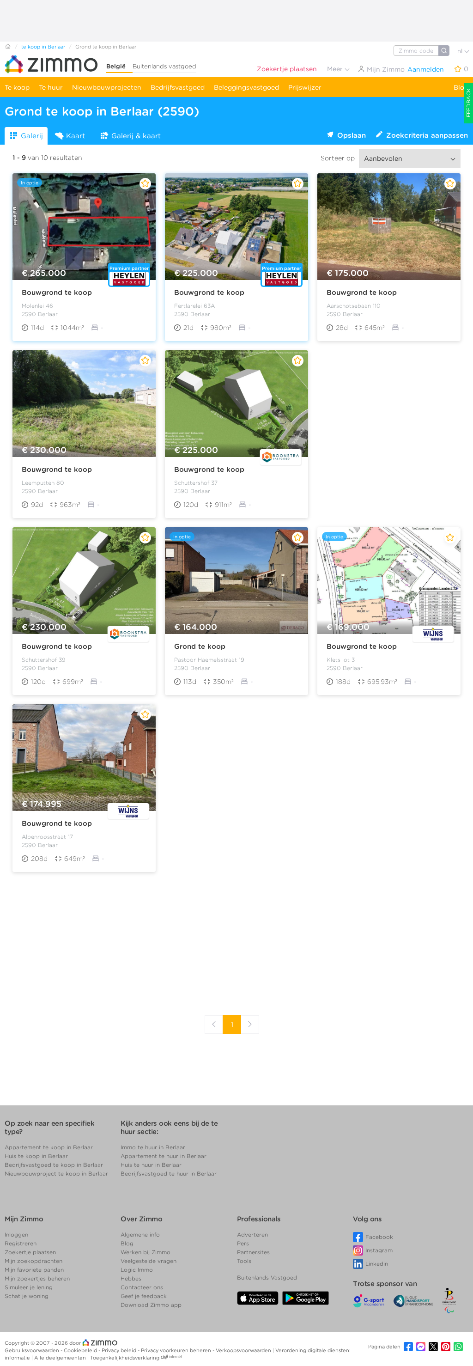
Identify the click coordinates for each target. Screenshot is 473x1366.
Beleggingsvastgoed (246, 87)
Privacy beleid (120, 1350)
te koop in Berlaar (43, 46)
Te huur (51, 87)
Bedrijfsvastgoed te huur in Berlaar (169, 1173)
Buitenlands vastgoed (164, 66)
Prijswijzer (304, 87)
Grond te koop (199, 646)
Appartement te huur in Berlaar (163, 1156)
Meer (336, 69)
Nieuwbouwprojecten (106, 87)
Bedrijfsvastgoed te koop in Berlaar (54, 1164)
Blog (461, 87)
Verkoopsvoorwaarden (244, 1350)
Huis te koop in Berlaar (36, 1156)
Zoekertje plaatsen (287, 69)
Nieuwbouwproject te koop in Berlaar (56, 1173)
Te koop (17, 87)
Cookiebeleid (81, 1350)
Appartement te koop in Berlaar (49, 1147)
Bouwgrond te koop (57, 292)
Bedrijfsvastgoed (178, 87)
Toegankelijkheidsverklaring (124, 1357)
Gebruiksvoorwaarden (33, 1350)
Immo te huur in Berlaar (153, 1147)
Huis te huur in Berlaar (151, 1164)
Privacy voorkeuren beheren (176, 1350)
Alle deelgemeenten (60, 1357)
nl (460, 51)
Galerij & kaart (136, 136)
